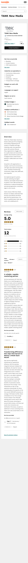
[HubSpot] (5, 2)
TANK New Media (9, 43)
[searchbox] (14, 11)
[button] (22, 43)
